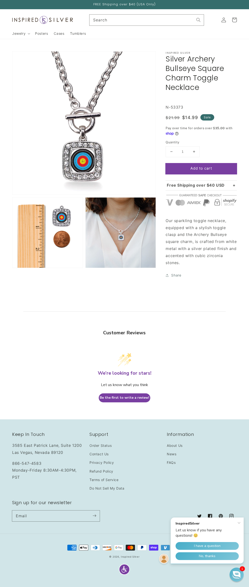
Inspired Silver (130, 556)
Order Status (100, 445)
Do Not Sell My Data (106, 488)
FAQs (171, 462)
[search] (146, 20)
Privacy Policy (101, 462)
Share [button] (176, 275)
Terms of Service (104, 480)
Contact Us (99, 454)
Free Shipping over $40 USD (196, 185)
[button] (124, 569)
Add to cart (201, 168)
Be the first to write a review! (124, 397)
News (171, 454)
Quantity (172, 142)
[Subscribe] (94, 515)
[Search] (198, 20)
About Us (175, 445)
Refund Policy (101, 471)
